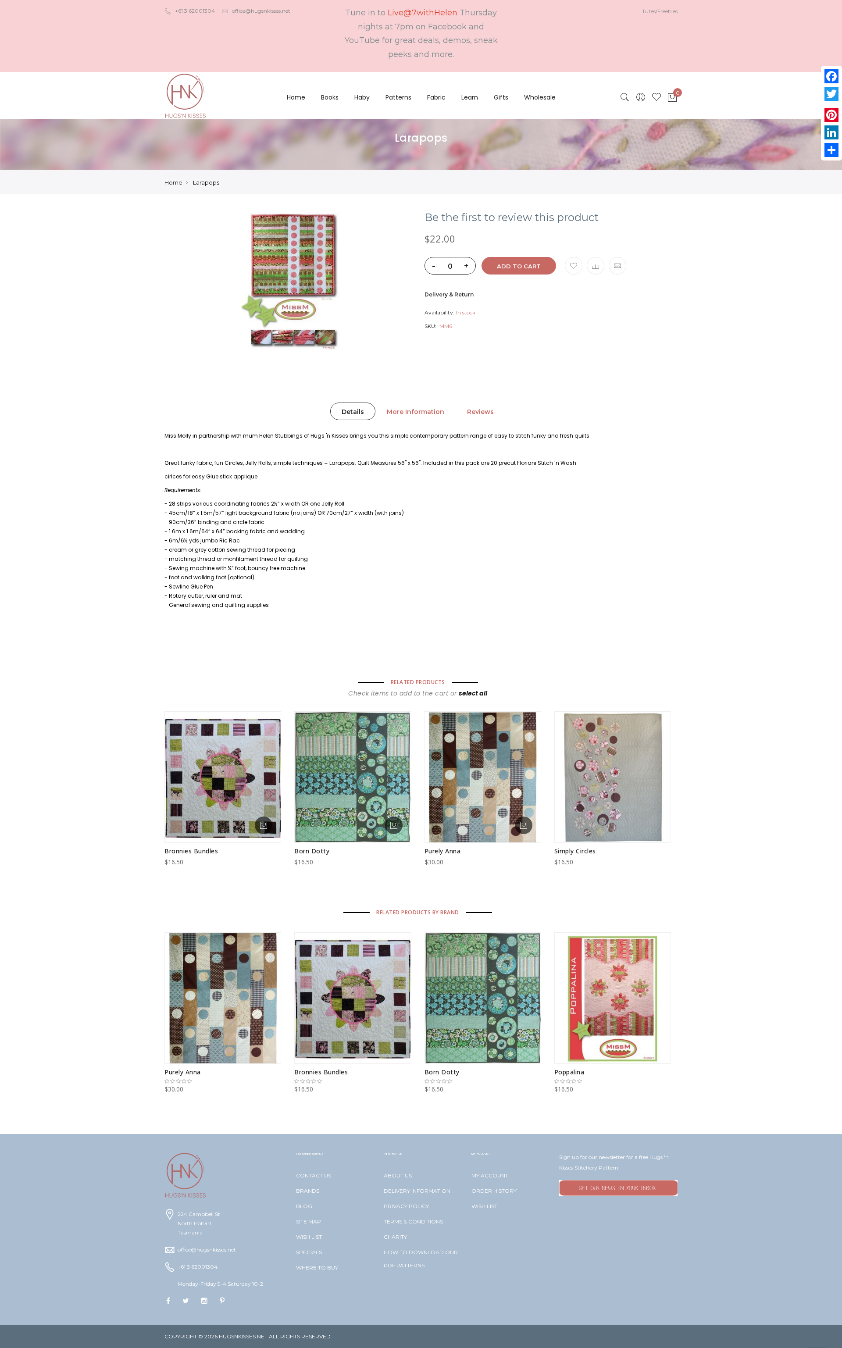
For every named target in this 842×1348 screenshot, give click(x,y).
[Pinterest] (831, 115)
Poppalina (569, 1072)
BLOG (304, 1206)
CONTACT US (313, 1175)
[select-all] (473, 693)
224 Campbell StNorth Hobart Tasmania (199, 1223)
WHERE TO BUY (317, 1267)
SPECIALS (309, 1252)
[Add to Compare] (595, 266)
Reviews (480, 412)
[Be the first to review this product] (222, 1081)
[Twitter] (831, 94)
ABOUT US (398, 1175)
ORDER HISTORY (494, 1191)
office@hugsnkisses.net (261, 10)
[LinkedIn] (831, 132)
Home (296, 97)
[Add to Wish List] (573, 266)
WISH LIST (309, 1237)
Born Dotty (311, 851)
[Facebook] (831, 76)
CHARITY (395, 1237)
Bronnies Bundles (191, 851)
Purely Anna (443, 851)
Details (353, 412)
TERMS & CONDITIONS (413, 1221)
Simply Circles (575, 851)
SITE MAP (308, 1221)
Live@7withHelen (422, 13)
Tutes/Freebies (660, 11)
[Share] (831, 150)
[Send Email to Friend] (617, 266)
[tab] (352, 411)
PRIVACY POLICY (406, 1206)
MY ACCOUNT (489, 1175)
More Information (415, 412)
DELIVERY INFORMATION (417, 1191)
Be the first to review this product (512, 217)
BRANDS (307, 1191)
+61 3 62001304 (195, 10)
